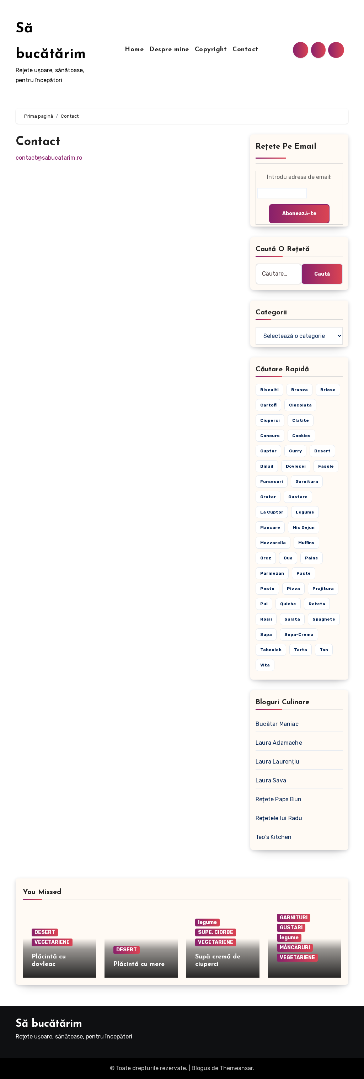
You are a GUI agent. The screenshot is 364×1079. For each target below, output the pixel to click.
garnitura (306, 481)
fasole (326, 466)
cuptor (268, 450)
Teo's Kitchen (274, 837)
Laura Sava (271, 780)
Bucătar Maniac (277, 724)
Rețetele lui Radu (279, 818)
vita (265, 665)
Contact (245, 50)
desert (322, 450)
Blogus (201, 1068)
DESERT (44, 932)
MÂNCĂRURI (295, 948)
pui (264, 603)
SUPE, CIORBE (215, 932)
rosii (266, 619)
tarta (300, 649)
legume (305, 512)
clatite (300, 420)
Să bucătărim (49, 1024)
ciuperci (270, 420)
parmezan (272, 573)
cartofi (268, 405)
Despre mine (169, 50)
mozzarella (273, 542)
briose (328, 389)
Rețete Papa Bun (278, 799)
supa (266, 634)
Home (134, 50)
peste (267, 588)
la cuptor (271, 512)
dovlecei (296, 466)
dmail (266, 466)
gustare (297, 496)
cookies (301, 435)
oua (288, 558)
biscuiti (269, 389)
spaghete (323, 619)
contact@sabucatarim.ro (49, 157)
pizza (293, 588)
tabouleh (271, 649)
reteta (317, 603)
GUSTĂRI (291, 928)
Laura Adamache (279, 742)
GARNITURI (293, 918)
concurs (270, 435)
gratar (268, 496)
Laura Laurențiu (277, 761)
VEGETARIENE (52, 942)
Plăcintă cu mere (139, 964)
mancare (270, 527)
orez (265, 558)
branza (299, 389)
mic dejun (304, 527)
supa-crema (299, 634)
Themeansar (236, 1068)
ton (324, 649)
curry (295, 450)
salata (292, 619)
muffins (306, 542)
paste (303, 573)
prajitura (323, 588)
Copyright (211, 50)
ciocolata (300, 405)
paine (311, 558)
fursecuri (271, 481)
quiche (288, 603)
